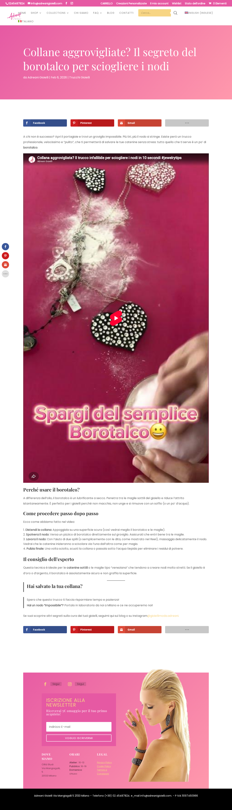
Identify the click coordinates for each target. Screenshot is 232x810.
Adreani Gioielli (38, 77)
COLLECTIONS (56, 13)
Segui (56, 684)
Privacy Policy (104, 762)
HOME (22, 13)
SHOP (34, 13)
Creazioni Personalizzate (131, 3)
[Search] (175, 14)
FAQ (96, 13)
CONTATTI (126, 13)
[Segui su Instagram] (69, 684)
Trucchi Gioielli (79, 77)
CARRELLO (107, 3)
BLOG (111, 13)
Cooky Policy (104, 766)
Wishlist (176, 3)
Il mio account (159, 3)
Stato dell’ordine (195, 3)
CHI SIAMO (81, 13)
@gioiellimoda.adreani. (163, 616)
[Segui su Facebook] (45, 684)
